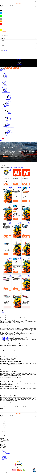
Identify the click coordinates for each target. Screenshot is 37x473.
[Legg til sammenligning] (10, 184)
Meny (1, 70)
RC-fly (20, 156)
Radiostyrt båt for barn (5, 339)
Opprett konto (19, 64)
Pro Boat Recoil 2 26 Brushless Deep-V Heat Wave (16, 284)
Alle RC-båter (5, 156)
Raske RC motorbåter (5, 337)
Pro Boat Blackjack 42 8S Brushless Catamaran (26, 302)
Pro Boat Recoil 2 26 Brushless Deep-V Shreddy (6, 302)
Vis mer (1, 31)
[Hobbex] (12, 68)
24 (17, 211)
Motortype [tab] (3, 429)
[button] (10, 170)
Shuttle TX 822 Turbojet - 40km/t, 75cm (25, 196)
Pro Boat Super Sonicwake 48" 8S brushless (6, 249)
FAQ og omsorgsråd (5, 457)
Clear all (5, 50)
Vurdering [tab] (3, 38)
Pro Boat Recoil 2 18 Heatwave (6, 284)
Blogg (3, 459)
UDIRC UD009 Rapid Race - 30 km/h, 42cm (16, 214)
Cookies (3, 451)
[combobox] (31, 141)
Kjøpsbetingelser (4, 458)
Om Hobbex (4, 452)
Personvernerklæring (5, 450)
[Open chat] (34, 470)
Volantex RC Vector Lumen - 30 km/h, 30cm (7, 179)
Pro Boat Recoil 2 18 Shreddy (25, 231)
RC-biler (25, 156)
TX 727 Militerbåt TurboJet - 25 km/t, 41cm (16, 196)
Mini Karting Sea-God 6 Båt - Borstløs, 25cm (7, 231)
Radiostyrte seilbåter (5, 338)
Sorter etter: (2, 167)
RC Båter (3, 164)
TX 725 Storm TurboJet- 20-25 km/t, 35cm (25, 179)
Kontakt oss (4, 456)
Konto (1, 140)
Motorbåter (11, 156)
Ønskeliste (19, 61)
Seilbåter (16, 156)
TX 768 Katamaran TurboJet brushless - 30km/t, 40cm (16, 179)
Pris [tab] (2, 1)
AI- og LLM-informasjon (6, 453)
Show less (4, 31)
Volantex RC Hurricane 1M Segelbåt (16, 267)
